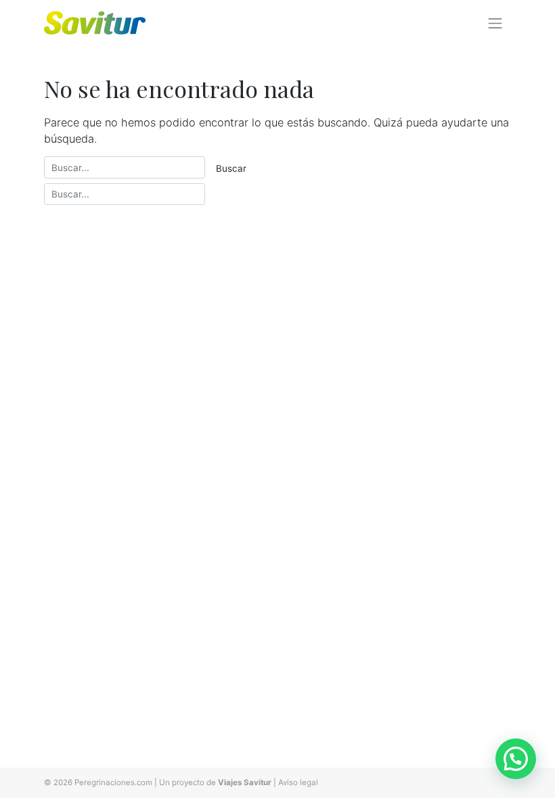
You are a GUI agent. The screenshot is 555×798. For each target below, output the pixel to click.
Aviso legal (298, 782)
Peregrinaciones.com (113, 782)
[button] (515, 758)
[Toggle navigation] (495, 23)
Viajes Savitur (244, 782)
